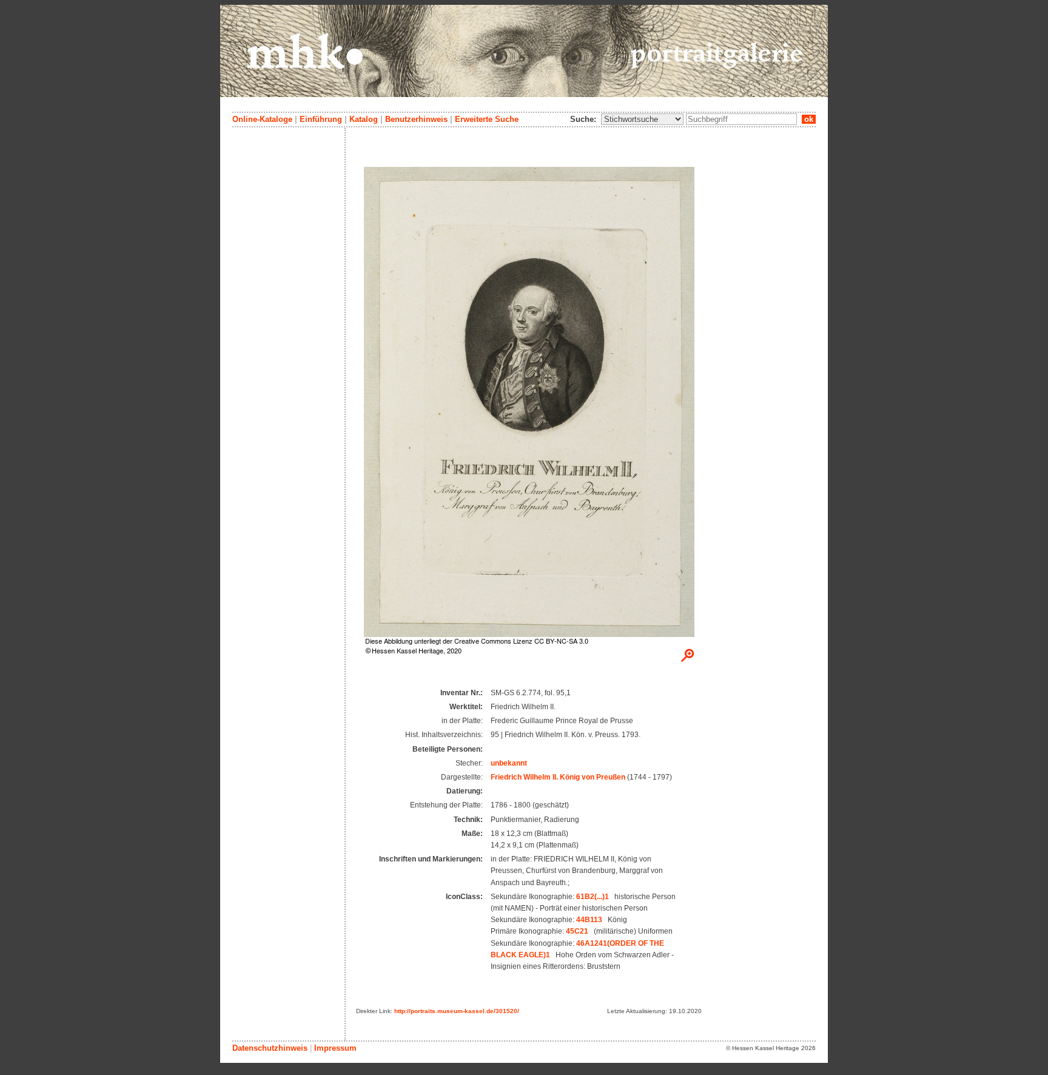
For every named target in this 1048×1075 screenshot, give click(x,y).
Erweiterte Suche (487, 119)
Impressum (335, 1048)
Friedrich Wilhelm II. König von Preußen (558, 777)
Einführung (321, 119)
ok (809, 119)
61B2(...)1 (592, 896)
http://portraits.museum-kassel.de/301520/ (456, 1011)
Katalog (363, 119)
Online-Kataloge (262, 119)
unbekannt (509, 763)
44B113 (589, 919)
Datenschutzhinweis (269, 1048)
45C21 (577, 931)
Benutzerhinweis (416, 119)
